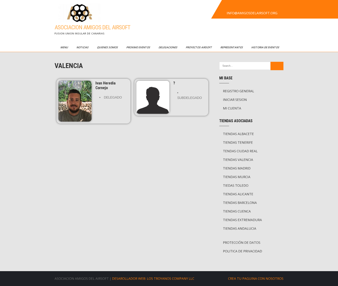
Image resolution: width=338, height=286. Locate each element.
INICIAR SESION (235, 99)
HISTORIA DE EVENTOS (265, 47)
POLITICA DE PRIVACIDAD (242, 251)
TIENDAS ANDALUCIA (239, 228)
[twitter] (234, 7)
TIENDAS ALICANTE (238, 194)
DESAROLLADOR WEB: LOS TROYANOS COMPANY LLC (153, 278)
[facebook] (226, 7)
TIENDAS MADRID (237, 168)
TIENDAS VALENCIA (238, 159)
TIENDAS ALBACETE (238, 134)
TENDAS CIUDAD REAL (240, 151)
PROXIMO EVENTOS (138, 47)
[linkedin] (252, 7)
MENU (64, 47)
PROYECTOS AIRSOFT (199, 47)
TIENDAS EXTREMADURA (242, 220)
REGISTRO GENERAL (238, 91)
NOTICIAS (83, 47)
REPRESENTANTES (232, 47)
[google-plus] (243, 7)
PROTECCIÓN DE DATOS (241, 242)
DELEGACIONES (168, 47)
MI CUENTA (232, 108)
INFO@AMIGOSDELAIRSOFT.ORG (252, 13)
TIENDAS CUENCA (237, 211)
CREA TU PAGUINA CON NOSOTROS (255, 278)
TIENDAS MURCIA (236, 177)
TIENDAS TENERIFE (238, 142)
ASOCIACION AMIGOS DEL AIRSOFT (92, 27)
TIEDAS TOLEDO (235, 185)
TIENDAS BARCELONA (240, 202)
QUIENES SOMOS (108, 47)
